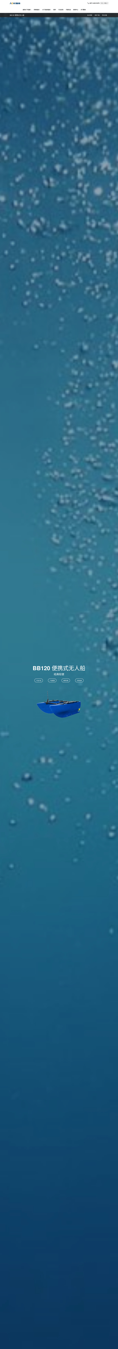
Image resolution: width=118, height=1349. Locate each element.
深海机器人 (37, 9)
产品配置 (52, 680)
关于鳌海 (83, 9)
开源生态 (68, 9)
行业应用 (60, 9)
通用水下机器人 (27, 9)
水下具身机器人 (46, 9)
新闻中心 (75, 9)
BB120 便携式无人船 (17, 15)
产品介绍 (38, 680)
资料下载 (97, 15)
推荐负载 (65, 680)
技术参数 (89, 15)
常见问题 (104, 15)
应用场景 (79, 680)
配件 (54, 9)
